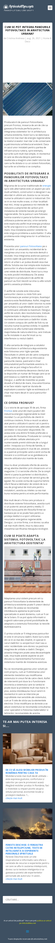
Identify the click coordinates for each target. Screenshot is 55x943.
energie (47, 185)
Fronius (8, 410)
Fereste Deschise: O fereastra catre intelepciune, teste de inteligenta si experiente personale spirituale (24, 849)
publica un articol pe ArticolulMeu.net (35, 921)
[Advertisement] (27, 64)
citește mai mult (14, 798)
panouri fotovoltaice (31, 246)
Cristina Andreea (15, 38)
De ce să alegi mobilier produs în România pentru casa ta (27, 771)
